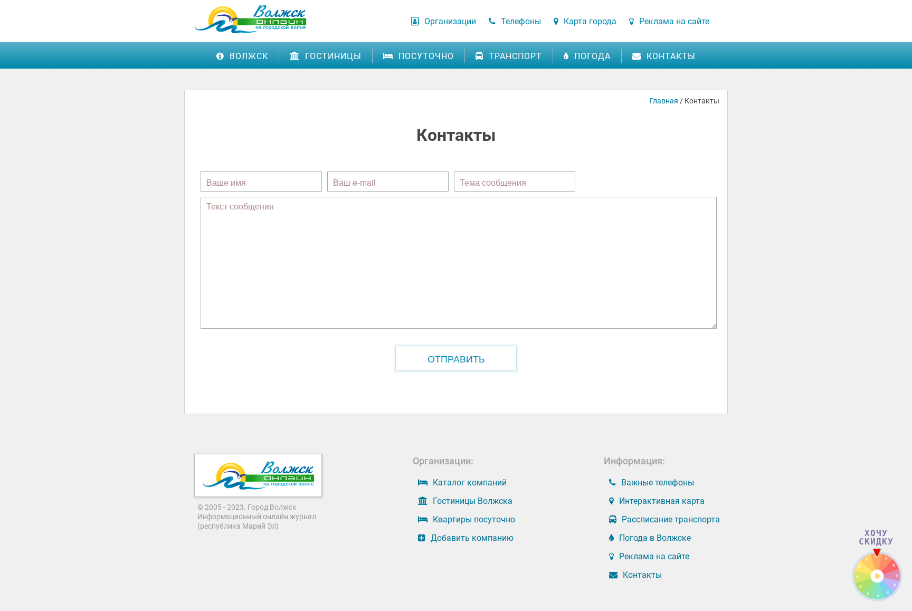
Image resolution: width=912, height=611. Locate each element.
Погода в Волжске (655, 538)
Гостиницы (333, 56)
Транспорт (515, 56)
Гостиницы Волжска (472, 501)
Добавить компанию (472, 538)
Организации (450, 21)
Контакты (671, 56)
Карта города (590, 21)
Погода (592, 56)
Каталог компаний (470, 483)
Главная (664, 101)
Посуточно (426, 56)
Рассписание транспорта (671, 519)
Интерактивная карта (662, 501)
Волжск (249, 56)
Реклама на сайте (674, 21)
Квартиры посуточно (474, 519)
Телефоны (521, 21)
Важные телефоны (657, 483)
